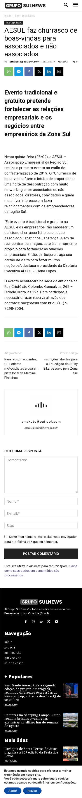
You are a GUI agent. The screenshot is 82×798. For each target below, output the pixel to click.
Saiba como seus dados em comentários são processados (40, 570)
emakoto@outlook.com (24, 61)
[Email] (59, 71)
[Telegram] (18, 71)
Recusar (32, 791)
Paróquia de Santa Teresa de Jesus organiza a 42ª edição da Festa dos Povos (31, 752)
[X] (39, 71)
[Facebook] (28, 71)
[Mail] (41, 621)
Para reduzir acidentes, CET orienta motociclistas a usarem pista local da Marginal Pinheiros (21, 368)
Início (7, 16)
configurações (65, 783)
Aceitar (13, 791)
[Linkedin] (49, 71)
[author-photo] (41, 415)
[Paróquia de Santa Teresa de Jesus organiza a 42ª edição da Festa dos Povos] (70, 753)
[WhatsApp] (8, 71)
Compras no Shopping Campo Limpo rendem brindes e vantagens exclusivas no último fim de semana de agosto (32, 720)
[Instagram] (33, 621)
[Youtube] (56, 621)
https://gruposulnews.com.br (41, 427)
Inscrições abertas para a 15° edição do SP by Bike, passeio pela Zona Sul (61, 366)
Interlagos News (25, 16)
